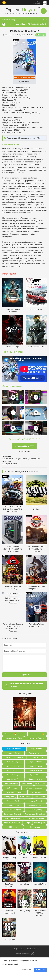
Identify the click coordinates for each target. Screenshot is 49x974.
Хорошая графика (11, 783)
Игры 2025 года (13, 762)
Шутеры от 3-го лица (15, 792)
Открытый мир (26, 783)
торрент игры (14, 24)
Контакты (31, 948)
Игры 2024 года (36, 762)
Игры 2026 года (37, 757)
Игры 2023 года (13, 766)
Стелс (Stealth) (39, 797)
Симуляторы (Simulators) (35, 814)
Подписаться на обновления (24, 77)
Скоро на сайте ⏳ (37, 734)
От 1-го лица (40, 783)
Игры (23, 24)
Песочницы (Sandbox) (36, 818)
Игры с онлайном (14, 749)
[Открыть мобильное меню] (44, 11)
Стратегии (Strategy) (36, 809)
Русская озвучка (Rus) (13, 738)
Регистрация (37, 4)
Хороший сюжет (35, 779)
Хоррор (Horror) (35, 801)
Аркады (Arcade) (35, 805)
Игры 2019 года (13, 775)
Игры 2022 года (36, 766)
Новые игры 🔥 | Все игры (15, 734)
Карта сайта (19, 948)
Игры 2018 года (36, 775)
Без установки (35, 827)
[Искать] (44, 19)
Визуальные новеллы (12, 823)
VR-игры (27, 823)
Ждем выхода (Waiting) (35, 738)
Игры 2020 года (36, 770)
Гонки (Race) (37, 792)
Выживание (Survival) (12, 814)
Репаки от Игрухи (13, 753)
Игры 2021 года (13, 770)
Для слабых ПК (13, 779)
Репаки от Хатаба (35, 753)
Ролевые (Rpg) (13, 801)
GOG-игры (13, 827)
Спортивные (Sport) (13, 809)
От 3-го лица (12, 788)
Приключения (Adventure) (14, 818)
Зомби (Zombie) (10, 797)
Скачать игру (24, 446)
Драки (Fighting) (13, 805)
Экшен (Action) (25, 797)
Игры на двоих (39, 823)
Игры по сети (36, 749)
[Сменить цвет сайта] (4, 3)
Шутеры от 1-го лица (34, 788)
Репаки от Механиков (14, 757)
